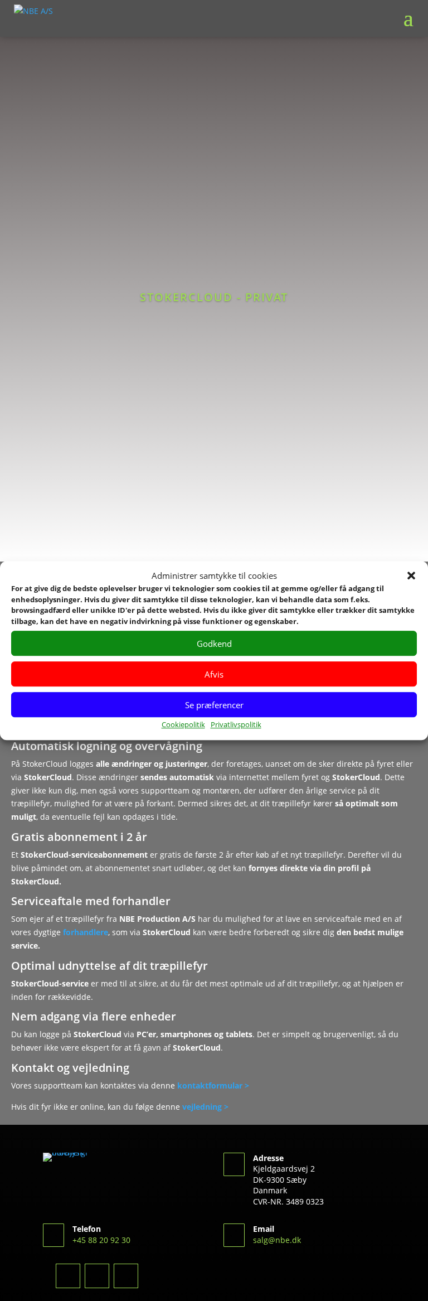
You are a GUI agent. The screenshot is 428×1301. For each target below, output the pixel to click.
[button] (411, 576)
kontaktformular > (213, 1085)
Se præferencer (214, 704)
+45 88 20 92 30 (101, 1240)
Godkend (214, 643)
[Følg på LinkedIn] (97, 1276)
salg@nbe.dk (277, 1240)
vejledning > (204, 1106)
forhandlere (85, 932)
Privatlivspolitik (236, 725)
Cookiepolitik (183, 725)
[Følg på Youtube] (126, 1276)
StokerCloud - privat (214, 296)
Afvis (214, 674)
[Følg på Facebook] (68, 1276)
